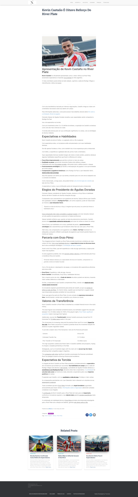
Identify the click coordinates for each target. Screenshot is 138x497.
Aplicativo (85, 2)
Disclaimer (52, 493)
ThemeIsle (107, 493)
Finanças (99, 2)
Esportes (77, 2)
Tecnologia (106, 2)
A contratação (89, 370)
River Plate (51, 413)
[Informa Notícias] (32, 2)
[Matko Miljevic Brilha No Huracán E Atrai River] (69, 443)
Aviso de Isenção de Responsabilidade (38, 493)
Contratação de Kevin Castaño (72, 245)
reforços (54, 415)
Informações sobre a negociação (72, 387)
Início (71, 2)
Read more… (49, 467)
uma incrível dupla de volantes (83, 181)
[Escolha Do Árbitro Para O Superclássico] (97, 443)
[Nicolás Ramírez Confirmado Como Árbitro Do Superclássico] (41, 443)
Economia (92, 2)
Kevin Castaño (48, 415)
